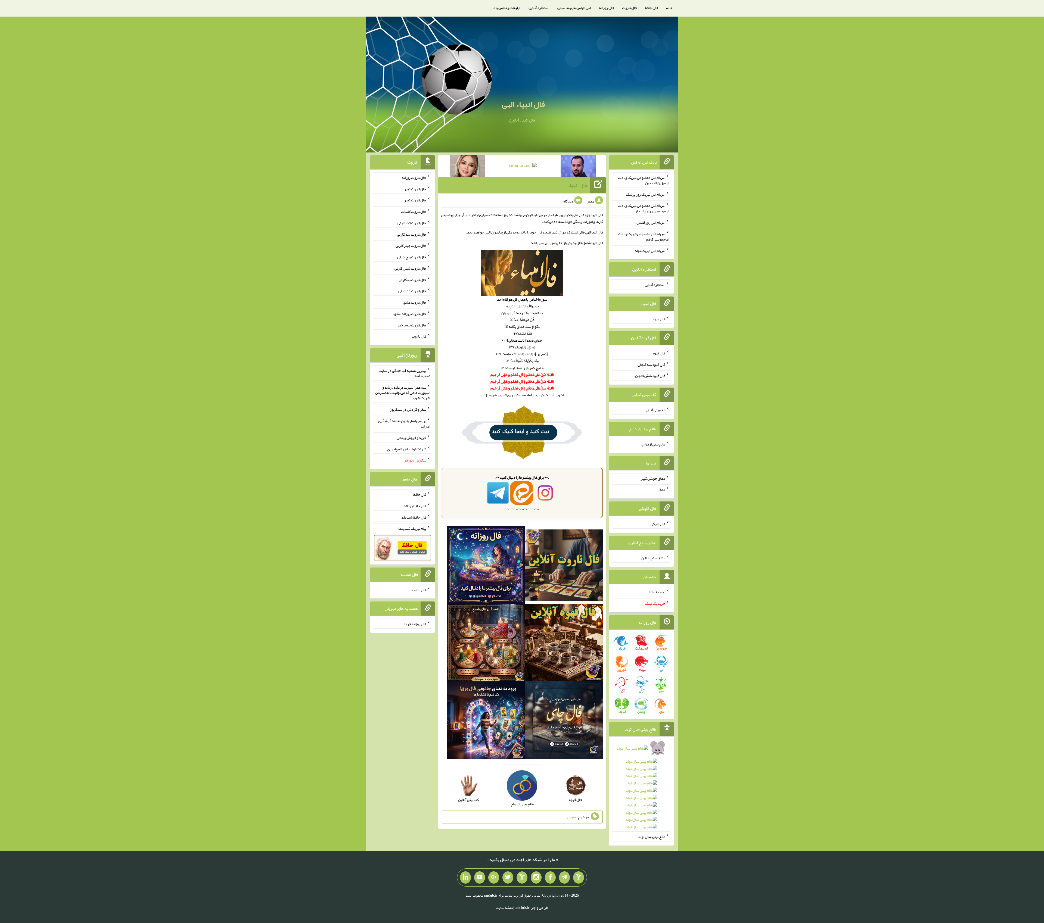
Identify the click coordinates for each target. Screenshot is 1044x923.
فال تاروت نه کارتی (412, 279)
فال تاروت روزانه (414, 177)
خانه (669, 7)
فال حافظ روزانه (415, 506)
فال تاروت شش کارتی (410, 268)
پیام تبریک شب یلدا (412, 528)
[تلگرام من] (564, 877)
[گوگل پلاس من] (493, 877)
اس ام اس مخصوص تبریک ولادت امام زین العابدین (643, 180)
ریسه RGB (657, 592)
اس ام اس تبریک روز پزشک (645, 194)
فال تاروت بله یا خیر (411, 325)
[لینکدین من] (465, 877)
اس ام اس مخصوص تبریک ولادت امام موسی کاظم (643, 236)
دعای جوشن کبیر (653, 478)
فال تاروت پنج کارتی (411, 257)
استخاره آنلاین (539, 7)
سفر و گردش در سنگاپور (408, 409)
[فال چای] (564, 721)
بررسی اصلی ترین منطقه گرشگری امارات (404, 423)
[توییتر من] (507, 877)
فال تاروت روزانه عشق (409, 313)
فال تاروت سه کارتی (411, 234)
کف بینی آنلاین (655, 410)
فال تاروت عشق (414, 302)
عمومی (572, 817)
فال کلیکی (658, 524)
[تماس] (522, 877)
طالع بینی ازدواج (653, 444)
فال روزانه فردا (415, 624)
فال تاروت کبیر (415, 188)
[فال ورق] (486, 721)
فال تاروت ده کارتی (412, 291)
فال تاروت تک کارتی (411, 223)
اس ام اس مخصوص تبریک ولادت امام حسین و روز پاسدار (643, 208)
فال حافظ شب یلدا (413, 517)
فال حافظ (651, 7)
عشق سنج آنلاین (653, 558)
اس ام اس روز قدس (650, 222)
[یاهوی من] (578, 877)
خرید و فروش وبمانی (411, 437)
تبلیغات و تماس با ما (506, 7)
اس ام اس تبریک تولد (650, 250)
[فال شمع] (486, 644)
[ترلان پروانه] (523, 166)
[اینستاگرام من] (536, 877)
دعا (662, 489)
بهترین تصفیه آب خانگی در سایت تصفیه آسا (404, 373)
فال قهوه (658, 353)
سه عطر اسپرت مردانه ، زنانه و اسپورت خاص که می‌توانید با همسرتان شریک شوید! (402, 392)
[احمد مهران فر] (578, 167)
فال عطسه (418, 589)
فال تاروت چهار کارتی (411, 245)
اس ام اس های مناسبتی (574, 7)
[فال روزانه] (486, 566)
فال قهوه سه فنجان (651, 364)
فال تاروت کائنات (413, 211)
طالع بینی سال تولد (651, 836)
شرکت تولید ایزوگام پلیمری (406, 449)
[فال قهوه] (564, 644)
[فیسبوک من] (550, 877)
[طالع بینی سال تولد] (642, 789)
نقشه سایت (504, 907)
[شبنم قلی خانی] (467, 167)
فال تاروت (629, 7)
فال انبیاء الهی (523, 104)
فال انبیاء (577, 185)
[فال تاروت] (564, 566)
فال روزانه (606, 7)
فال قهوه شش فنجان (650, 375)
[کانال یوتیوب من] (479, 877)
